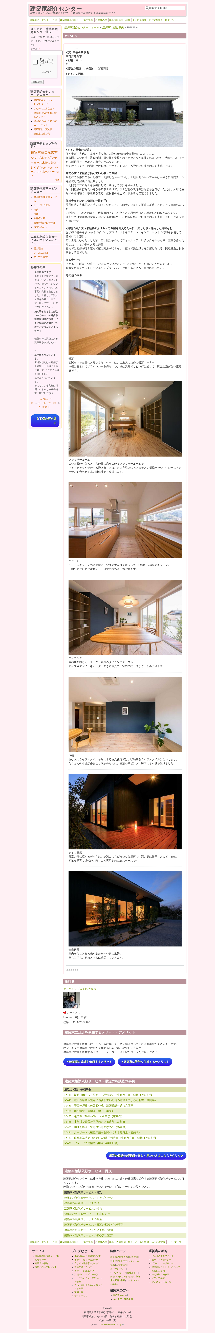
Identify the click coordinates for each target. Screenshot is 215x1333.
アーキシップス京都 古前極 (79, 988)
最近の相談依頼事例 (44, 222)
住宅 (34, 152)
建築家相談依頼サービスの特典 (83, 1208)
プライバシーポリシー (163, 1263)
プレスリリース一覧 (161, 1281)
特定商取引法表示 (160, 1274)
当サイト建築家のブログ (86, 1263)
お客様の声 (101, 19)
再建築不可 (132, 1272)
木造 (40, 152)
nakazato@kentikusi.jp (112, 1324)
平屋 (122, 1280)
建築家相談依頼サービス (47, 1255)
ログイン (169, 19)
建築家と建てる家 (119, 1256)
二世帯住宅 (121, 1264)
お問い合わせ (41, 227)
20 (54, 402)
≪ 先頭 (44, 399)
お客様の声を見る (46, 421)
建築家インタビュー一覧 (86, 1274)
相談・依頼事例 (117, 1242)
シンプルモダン (42, 157)
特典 (36, 209)
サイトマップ (174, 1242)
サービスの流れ (42, 205)
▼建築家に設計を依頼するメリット (89, 1061)
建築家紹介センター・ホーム (81, 27)
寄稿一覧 (78, 1292)
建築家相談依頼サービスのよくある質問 (88, 1230)
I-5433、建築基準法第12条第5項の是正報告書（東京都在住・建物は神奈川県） (111, 1137)
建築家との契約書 (43, 129)
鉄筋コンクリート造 (120, 1276)
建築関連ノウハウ (83, 1267)
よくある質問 (139, 19)
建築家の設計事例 (113, 27)
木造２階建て (50, 163)
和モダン (44, 167)
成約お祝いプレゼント (46, 1267)
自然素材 (51, 152)
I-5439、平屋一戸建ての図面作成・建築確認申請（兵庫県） (100, 1105)
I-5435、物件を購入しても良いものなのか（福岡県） (96, 1127)
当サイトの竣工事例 (84, 1270)
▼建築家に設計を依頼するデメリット (145, 1061)
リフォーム (133, 1260)
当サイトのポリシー (161, 1259)
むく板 (35, 167)
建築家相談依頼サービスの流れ (76, 19)
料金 (127, 19)
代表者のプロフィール (163, 1255)
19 (49, 402)
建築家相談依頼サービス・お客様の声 (87, 1213)
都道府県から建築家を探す (87, 1255)
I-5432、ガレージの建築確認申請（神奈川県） (92, 1143)
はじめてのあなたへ (44, 108)
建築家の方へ (120, 1295)
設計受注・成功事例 (123, 1298)
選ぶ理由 (38, 248)
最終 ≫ (46, 406)
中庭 (42, 171)
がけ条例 (135, 1276)
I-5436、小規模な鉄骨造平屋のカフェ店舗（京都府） (96, 1121)
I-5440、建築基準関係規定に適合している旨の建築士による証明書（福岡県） (110, 1100)
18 (44, 402)
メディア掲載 (158, 1278)
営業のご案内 (158, 1270)
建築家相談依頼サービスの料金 (83, 1219)
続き (57, 179)
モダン (52, 167)
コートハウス (132, 1280)
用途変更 (114, 1280)
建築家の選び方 (42, 133)
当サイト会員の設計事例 (86, 1259)
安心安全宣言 (156, 19)
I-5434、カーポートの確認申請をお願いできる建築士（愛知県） (102, 1132)
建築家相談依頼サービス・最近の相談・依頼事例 (93, 1224)
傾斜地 (113, 1260)
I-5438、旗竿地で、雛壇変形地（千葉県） (89, 1111)
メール (35, 48)
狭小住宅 (122, 1260)
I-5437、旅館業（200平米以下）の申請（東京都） (94, 1116)
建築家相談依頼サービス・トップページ (88, 1197)
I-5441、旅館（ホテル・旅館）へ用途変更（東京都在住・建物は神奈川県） (109, 1094)
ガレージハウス (118, 1268)
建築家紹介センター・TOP (44, 19)
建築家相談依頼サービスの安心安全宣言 (88, 1235)
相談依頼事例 (116, 19)
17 (39, 402)
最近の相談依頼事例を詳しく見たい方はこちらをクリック (146, 1155)
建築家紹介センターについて (166, 1267)
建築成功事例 (41, 1263)
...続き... (114, 1283)
